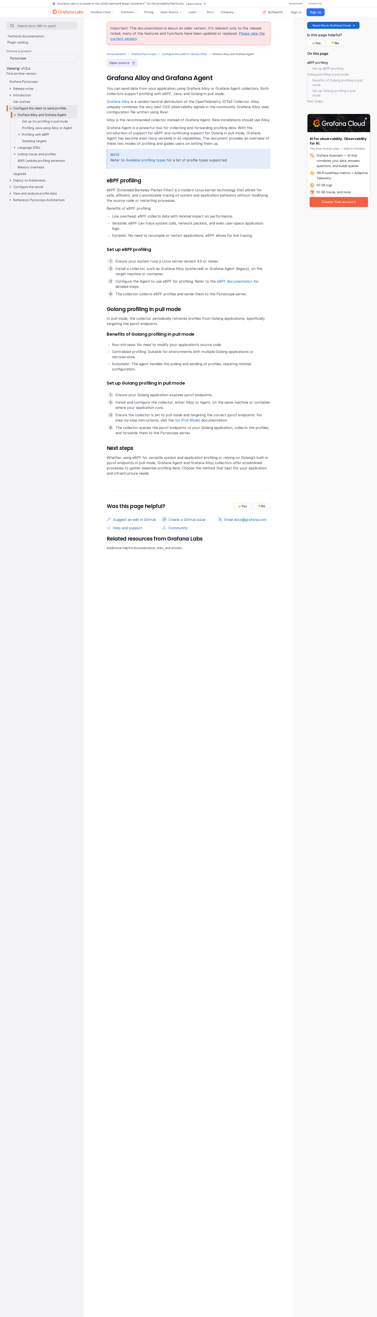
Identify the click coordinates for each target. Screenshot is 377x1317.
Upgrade (19, 174)
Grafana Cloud (100, 12)
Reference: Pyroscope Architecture (39, 200)
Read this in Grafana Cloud (332, 25)
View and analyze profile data (35, 193)
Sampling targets (34, 141)
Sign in (296, 12)
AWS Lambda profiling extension (41, 160)
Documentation (116, 54)
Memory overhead (31, 167)
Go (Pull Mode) (187, 420)
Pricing (148, 12)
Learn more (194, 3)
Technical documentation (25, 36)
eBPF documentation (234, 281)
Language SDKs (29, 147)
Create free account (339, 202)
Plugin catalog (17, 42)
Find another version (21, 73)
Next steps (315, 101)
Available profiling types (146, 160)
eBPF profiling (317, 62)
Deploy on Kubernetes (29, 180)
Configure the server (28, 187)
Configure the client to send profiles (184, 54)
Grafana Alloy (118, 101)
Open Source (169, 12)
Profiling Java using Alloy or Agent (47, 128)
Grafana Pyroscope (144, 54)
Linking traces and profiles (37, 154)
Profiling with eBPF (35, 134)
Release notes (23, 88)
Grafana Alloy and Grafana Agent (42, 115)
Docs (210, 12)
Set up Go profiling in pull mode (45, 121)
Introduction (22, 95)
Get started (21, 102)
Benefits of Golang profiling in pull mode (337, 82)
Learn (192, 12)
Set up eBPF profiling (327, 68)
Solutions (127, 12)
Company (227, 12)
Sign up (315, 12)
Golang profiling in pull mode (328, 74)
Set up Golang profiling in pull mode (333, 93)
